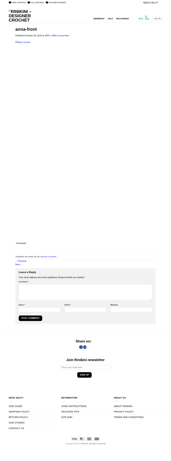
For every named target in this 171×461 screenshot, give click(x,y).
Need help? (150, 2)
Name (22, 305)
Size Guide (15, 406)
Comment (24, 282)
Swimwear (98, 19)
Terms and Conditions (129, 417)
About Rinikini (123, 406)
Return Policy (18, 417)
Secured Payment (57, 3)
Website (114, 305)
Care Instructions (74, 406)
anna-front (64, 35)
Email (68, 305)
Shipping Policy (19, 411)
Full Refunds (37, 3)
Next (18, 264)
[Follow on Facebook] (81, 347)
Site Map (66, 417)
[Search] (133, 18)
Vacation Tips (70, 411)
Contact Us (16, 428)
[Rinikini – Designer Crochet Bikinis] (21, 16)
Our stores (17, 422)
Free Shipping (19, 3)
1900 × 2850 (51, 35)
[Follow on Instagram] (85, 347)
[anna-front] (68, 141)
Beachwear (122, 19)
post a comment (50, 257)
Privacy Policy (124, 411)
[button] (143, 18)
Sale (110, 19)
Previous (20, 261)
